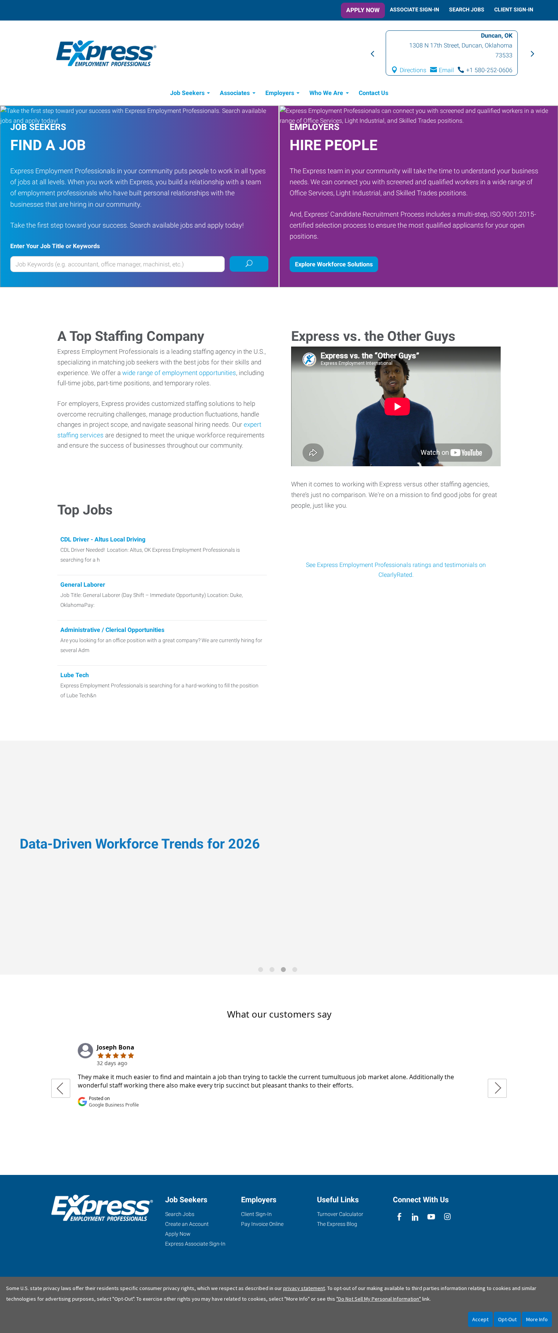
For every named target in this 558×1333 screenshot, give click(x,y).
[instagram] (447, 1217)
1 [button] (262, 971)
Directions (413, 70)
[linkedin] (415, 1217)
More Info (537, 1319)
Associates (235, 93)
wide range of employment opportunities (179, 373)
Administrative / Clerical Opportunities (112, 629)
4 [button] (296, 971)
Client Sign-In (513, 9)
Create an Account (187, 1224)
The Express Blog (337, 1224)
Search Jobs (466, 9)
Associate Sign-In (414, 9)
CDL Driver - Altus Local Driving (102, 539)
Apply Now (363, 10)
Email (446, 70)
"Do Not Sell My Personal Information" (378, 1298)
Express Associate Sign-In (195, 1244)
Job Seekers (187, 93)
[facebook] (399, 1217)
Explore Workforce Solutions (334, 264)
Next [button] (531, 53)
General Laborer (82, 584)
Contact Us (373, 93)
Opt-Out (507, 1319)
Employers (279, 93)
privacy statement (304, 1288)
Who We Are (326, 93)
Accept (480, 1319)
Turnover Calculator (340, 1214)
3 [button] (284, 971)
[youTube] (431, 1217)
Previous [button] (372, 53)
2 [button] (273, 971)
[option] (452, 53)
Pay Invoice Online (262, 1224)
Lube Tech (74, 675)
